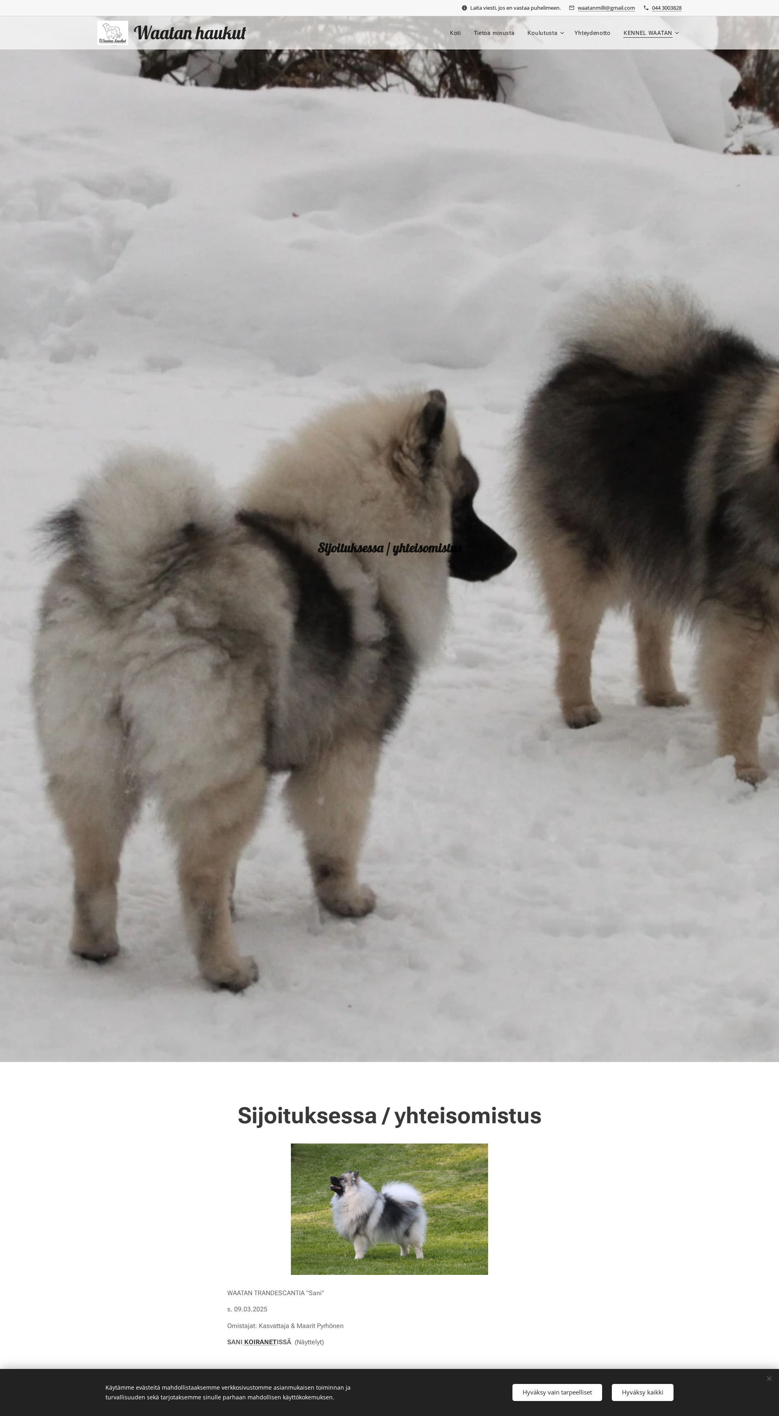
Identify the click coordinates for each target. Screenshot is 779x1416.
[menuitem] (457, 33)
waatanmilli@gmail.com (606, 7)
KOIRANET (260, 1342)
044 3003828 (667, 7)
